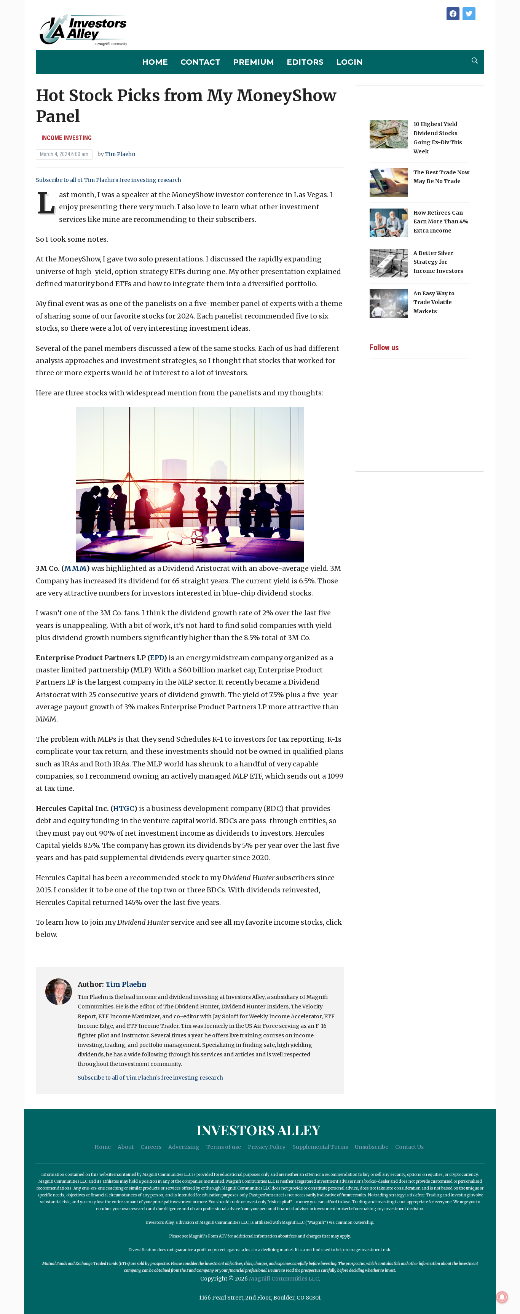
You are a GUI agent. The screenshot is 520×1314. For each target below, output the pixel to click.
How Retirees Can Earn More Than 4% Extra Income (441, 221)
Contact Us (409, 1147)
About (126, 1147)
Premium (253, 62)
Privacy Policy (267, 1147)
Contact (200, 62)
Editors (305, 62)
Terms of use (223, 1147)
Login (349, 62)
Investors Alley (258, 1129)
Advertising (183, 1147)
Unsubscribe (371, 1147)
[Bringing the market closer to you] (83, 30)
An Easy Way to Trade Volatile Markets (434, 302)
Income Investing (66, 138)
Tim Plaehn (120, 154)
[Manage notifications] (502, 1297)
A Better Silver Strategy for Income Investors (438, 262)
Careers (150, 1147)
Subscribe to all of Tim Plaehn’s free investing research (108, 180)
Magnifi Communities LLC (284, 1278)
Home (155, 62)
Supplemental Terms (320, 1147)
